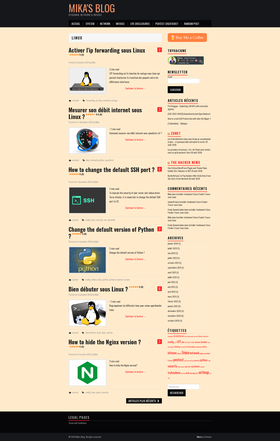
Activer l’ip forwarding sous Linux (107, 51)
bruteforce (179, 336)
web (187, 373)
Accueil (75, 23)
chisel (196, 336)
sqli (185, 366)
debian (94, 279)
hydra (204, 346)
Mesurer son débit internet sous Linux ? (105, 113)
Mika (93, 62)
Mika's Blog (92, 7)
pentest (178, 359)
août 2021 (172, 272)
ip (97, 100)
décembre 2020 (174, 310)
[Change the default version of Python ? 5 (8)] (87, 260)
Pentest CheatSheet (166, 23)
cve (182, 342)
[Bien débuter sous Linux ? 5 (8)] (87, 313)
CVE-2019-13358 (189, 342)
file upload (171, 347)
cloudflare (205, 336)
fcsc (209, 342)
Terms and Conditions (77, 422)
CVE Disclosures (140, 23)
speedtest (109, 160)
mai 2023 (171, 253)
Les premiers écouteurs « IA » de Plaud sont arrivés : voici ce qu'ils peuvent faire (189, 151)
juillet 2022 (172, 257)
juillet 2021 (172, 277)
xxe (168, 378)
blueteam (170, 336)
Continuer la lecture (135, 88)
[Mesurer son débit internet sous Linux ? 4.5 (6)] (87, 140)
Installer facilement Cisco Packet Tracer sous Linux (189, 196)
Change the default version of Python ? (111, 232)
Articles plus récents (142, 401)
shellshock (181, 367)
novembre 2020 (174, 315)
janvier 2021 (173, 306)
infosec (120, 23)
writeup (204, 372)
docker (204, 342)
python (101, 160)
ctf (179, 341)
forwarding (90, 100)
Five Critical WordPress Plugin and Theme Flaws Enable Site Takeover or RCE (187, 169)
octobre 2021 (173, 262)
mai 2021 (171, 286)
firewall (183, 347)
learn (99, 332)
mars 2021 (172, 296)
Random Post (191, 23)
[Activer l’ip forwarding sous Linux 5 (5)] (87, 81)
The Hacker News (185, 162)
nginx (98, 392)
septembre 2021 (174, 267)
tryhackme (174, 372)
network (105, 23)
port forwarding (188, 360)
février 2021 (173, 301)
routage (114, 100)
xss (210, 373)
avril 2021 (172, 291)
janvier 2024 (173, 243)
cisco (200, 336)
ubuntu (120, 279)
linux (100, 100)
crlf (175, 342)
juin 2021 (171, 282)
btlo (185, 336)
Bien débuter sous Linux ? (106, 289)
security (99, 219)
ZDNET (176, 133)
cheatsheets (90, 332)
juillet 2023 (172, 248)
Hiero (199, 436)
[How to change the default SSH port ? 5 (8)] (87, 200)
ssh (105, 219)
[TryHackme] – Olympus (177, 123)
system (90, 23)
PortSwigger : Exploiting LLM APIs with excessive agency (188, 108)
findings (177, 346)
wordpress (194, 373)
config (88, 219)
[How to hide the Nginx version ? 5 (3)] (87, 373)
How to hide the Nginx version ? (105, 343)
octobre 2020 (173, 320)
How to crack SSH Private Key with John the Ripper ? (189, 118)
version (127, 279)
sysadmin (111, 219)
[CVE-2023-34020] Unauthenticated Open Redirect (189, 113)
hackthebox (198, 347)
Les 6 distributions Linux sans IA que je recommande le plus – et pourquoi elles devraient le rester (189, 140)
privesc (197, 360)
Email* (170, 76)
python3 (112, 279)
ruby (209, 360)
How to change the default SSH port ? (112, 170)
